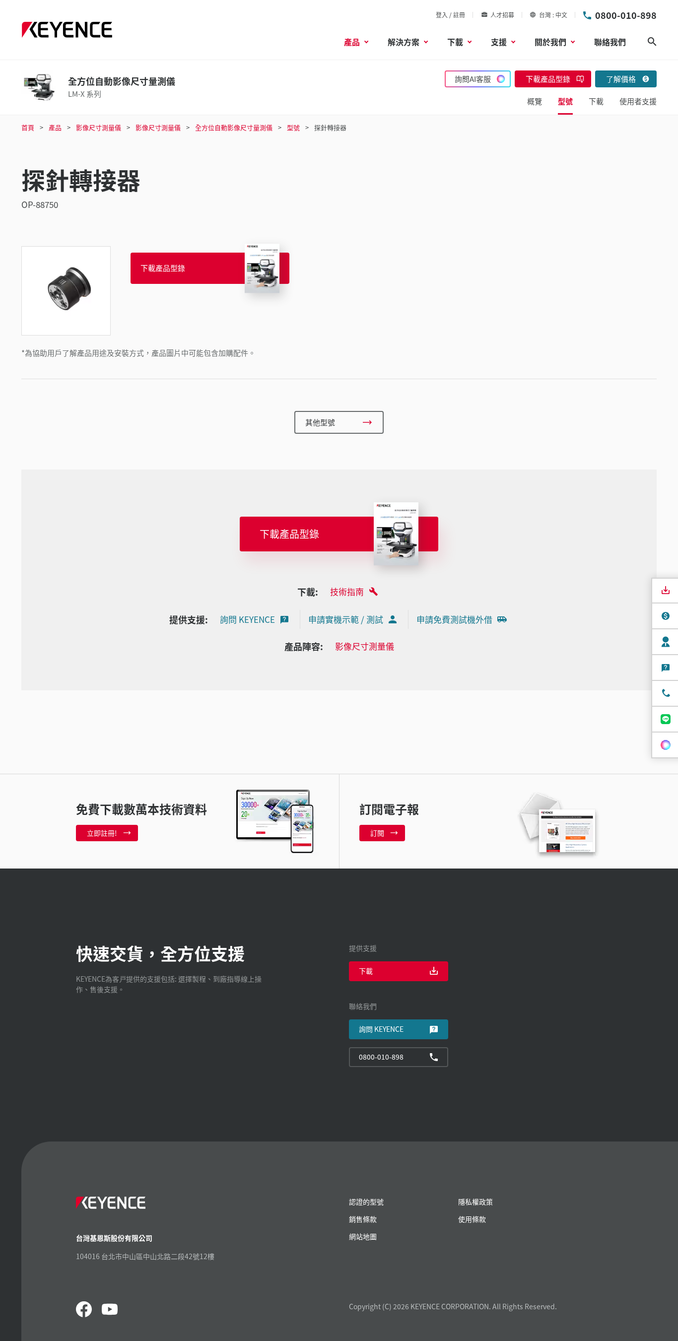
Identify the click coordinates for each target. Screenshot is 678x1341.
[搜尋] (652, 41)
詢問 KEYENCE (247, 619)
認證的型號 (366, 1202)
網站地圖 (363, 1236)
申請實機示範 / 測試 (345, 619)
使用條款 (472, 1219)
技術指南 (347, 591)
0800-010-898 (626, 14)
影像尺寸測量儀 (364, 646)
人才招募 (502, 14)
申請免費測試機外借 (454, 619)
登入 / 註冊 (450, 14)
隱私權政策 (475, 1202)
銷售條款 (363, 1219)
